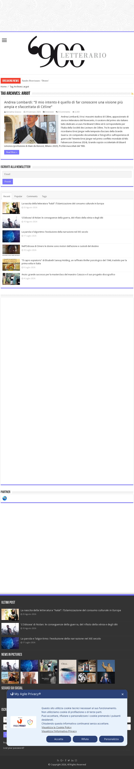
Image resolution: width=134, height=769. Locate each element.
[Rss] (58, 760)
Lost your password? (13, 748)
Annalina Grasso (13, 112)
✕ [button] (122, 694)
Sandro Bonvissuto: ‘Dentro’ (35, 80)
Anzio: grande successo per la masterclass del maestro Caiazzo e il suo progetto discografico (68, 274)
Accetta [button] (58, 739)
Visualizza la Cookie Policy (57, 727)
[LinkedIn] (72, 760)
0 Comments (64, 112)
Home (4, 86)
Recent (6, 196)
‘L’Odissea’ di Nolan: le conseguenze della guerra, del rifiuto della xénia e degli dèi (62, 217)
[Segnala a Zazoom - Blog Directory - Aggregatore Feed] (4, 498)
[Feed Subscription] (132, 93)
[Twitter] (68, 760)
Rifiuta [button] (85, 739)
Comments (32, 196)
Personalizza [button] (111, 739)
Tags (44, 196)
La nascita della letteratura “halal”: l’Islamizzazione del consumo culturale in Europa (63, 203)
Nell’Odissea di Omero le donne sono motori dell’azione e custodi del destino (60, 246)
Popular (18, 196)
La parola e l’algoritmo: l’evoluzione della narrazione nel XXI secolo (55, 232)
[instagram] (76, 760)
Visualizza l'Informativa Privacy (59, 731)
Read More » (11, 152)
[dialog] (67, 718)
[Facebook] (66, 760)
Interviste (49, 112)
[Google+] (62, 760)
